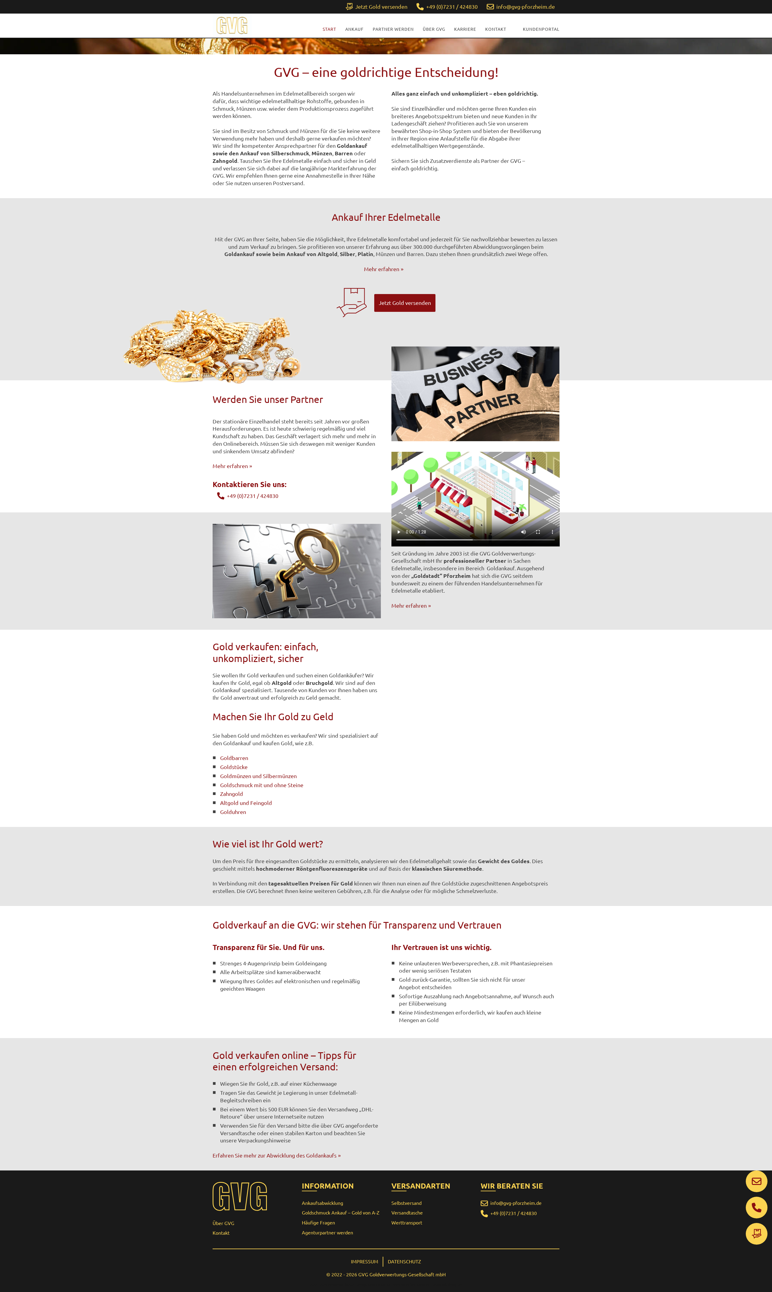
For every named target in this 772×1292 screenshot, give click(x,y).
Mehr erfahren (381, 269)
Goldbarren (234, 758)
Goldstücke (234, 767)
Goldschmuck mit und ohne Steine (261, 785)
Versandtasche (407, 1212)
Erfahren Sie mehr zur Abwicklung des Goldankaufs (275, 1155)
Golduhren (233, 812)
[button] (520, 7)
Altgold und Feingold (246, 803)
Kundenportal (541, 29)
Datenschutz (404, 1261)
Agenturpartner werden (327, 1232)
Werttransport (406, 1222)
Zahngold (231, 794)
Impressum (364, 1261)
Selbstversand (406, 1203)
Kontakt (495, 29)
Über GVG (434, 29)
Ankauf (354, 29)
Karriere (465, 29)
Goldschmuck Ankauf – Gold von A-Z (340, 1212)
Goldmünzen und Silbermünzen (258, 776)
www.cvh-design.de (447, 1285)
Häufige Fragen (318, 1222)
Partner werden (393, 29)
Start (329, 29)
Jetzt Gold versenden (405, 303)
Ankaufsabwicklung (322, 1203)
